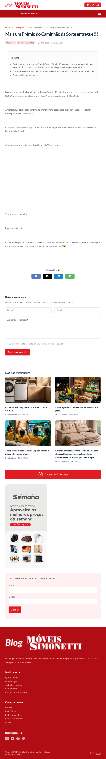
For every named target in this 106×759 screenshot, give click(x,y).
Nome (10, 310)
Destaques (13, 14)
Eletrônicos (10, 711)
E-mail (59, 310)
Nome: (11, 585)
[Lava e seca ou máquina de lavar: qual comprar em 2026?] (28, 390)
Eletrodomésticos (13, 715)
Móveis (8, 707)
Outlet (8, 722)
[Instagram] (7, 738)
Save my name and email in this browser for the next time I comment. (36, 344)
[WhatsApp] (70, 276)
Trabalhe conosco (13, 685)
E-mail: (12, 597)
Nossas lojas (11, 681)
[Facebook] (36, 276)
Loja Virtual (94, 5)
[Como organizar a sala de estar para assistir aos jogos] (78, 390)
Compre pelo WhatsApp (56, 474)
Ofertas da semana (14, 718)
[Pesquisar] (81, 5)
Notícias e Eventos (26, 43)
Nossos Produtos (29, 14)
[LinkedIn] (58, 276)
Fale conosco (11, 688)
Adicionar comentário (17, 320)
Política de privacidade (16, 692)
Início (7, 27)
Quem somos (11, 677)
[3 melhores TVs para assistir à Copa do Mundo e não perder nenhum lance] (28, 433)
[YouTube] (12, 738)
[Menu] (99, 13)
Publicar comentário (17, 352)
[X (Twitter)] (47, 276)
